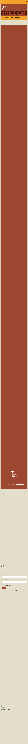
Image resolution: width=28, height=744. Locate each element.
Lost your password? (14, 590)
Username (4, 574)
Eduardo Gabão (20, 484)
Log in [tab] (14, 566)
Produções (18, 17)
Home (6, 17)
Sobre (11, 17)
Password (4, 579)
